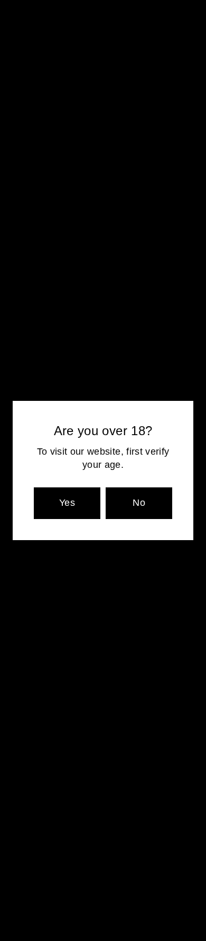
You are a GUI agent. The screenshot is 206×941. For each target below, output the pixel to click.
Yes (67, 502)
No (139, 502)
